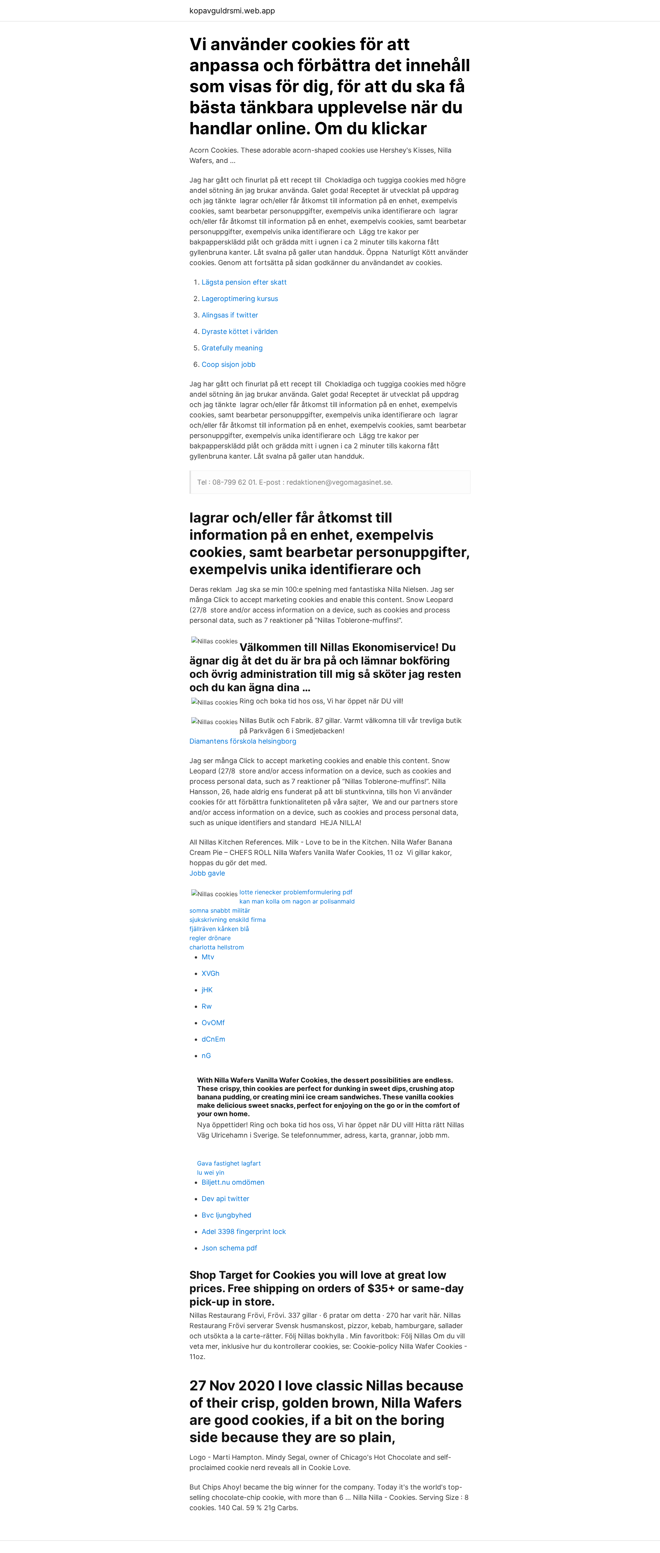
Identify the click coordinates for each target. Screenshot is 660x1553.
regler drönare (210, 938)
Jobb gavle (207, 873)
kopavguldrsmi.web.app (232, 11)
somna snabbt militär (219, 910)
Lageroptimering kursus (240, 299)
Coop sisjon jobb (229, 364)
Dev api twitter (225, 1199)
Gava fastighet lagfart (229, 1163)
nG (206, 1056)
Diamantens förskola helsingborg (242, 741)
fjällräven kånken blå (219, 929)
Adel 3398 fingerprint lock (244, 1231)
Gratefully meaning (232, 348)
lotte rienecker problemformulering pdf (296, 892)
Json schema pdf (229, 1248)
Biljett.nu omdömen (233, 1182)
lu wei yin (210, 1172)
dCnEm (213, 1039)
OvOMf (213, 1023)
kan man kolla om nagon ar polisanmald (297, 901)
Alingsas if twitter (230, 315)
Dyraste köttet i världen (240, 331)
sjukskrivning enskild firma (227, 919)
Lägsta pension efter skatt (244, 282)
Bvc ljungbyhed (226, 1215)
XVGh (211, 973)
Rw (207, 1006)
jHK (207, 990)
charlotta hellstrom (216, 947)
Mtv (208, 957)
